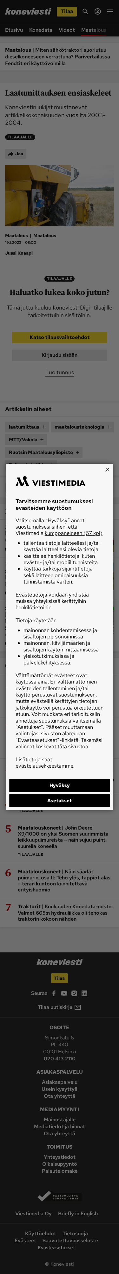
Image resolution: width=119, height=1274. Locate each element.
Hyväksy (60, 785)
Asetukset (59, 800)
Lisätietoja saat (45, 762)
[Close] (107, 469)
